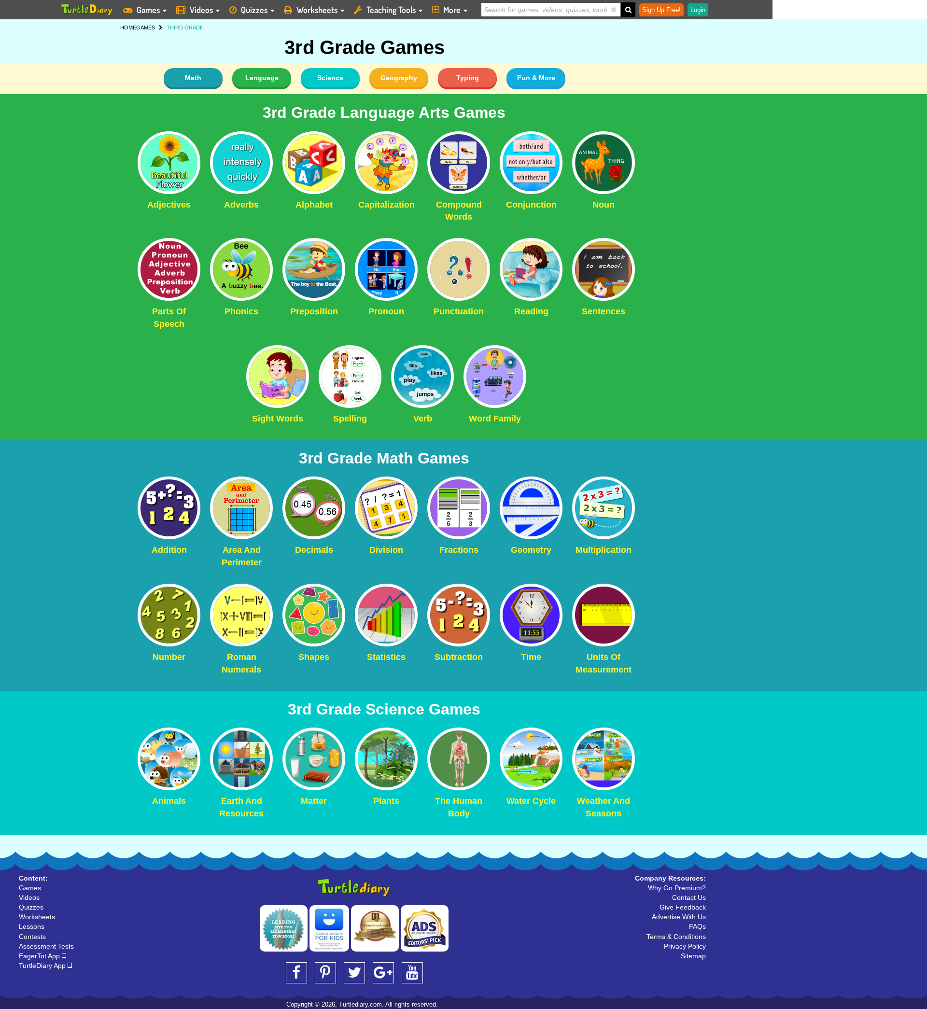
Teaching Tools (391, 9)
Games (148, 9)
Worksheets (317, 9)
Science (330, 78)
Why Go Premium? (677, 888)
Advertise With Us (679, 917)
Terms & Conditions (676, 936)
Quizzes (254, 9)
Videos (201, 9)
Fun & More (536, 78)
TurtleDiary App (43, 965)
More (452, 9)
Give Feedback (683, 907)
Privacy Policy (685, 946)
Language (262, 78)
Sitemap (693, 956)
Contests (32, 936)
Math (193, 78)
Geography (398, 78)
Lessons (31, 926)
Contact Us (689, 897)
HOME (128, 27)
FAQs (697, 926)
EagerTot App (40, 956)
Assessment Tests (46, 946)
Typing (467, 78)
